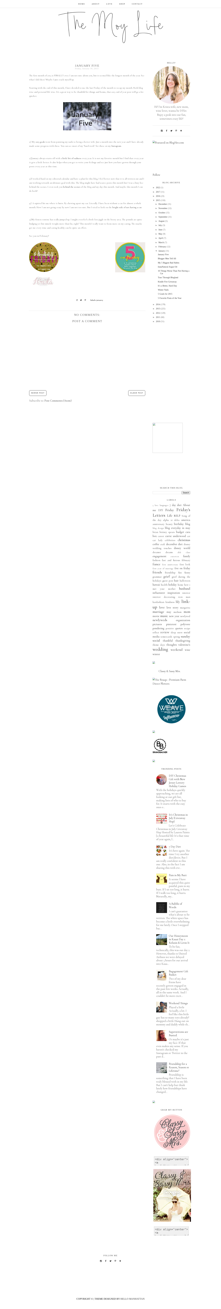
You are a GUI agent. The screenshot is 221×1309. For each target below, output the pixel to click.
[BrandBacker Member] (160, 752)
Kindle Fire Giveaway (167, 282)
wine (187, 649)
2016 (158, 196)
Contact (137, 4)
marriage (158, 612)
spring (176, 636)
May (160, 234)
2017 (158, 192)
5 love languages (160, 505)
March (161, 242)
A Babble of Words (175, 905)
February (162, 247)
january (99, 300)
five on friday (182, 568)
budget (180, 532)
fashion (156, 560)
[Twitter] (171, 130)
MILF (177, 515)
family (186, 556)
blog (187, 524)
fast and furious (171, 560)
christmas (184, 540)
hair (176, 580)
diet (180, 544)
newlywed (185, 616)
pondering (158, 628)
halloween (185, 580)
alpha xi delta (171, 520)
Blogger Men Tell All (167, 258)
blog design (158, 528)
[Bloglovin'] (181, 130)
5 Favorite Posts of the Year (169, 298)
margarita (185, 607)
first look (185, 564)
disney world (182, 548)
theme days (159, 644)
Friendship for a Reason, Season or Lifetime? (179, 1067)
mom (187, 612)
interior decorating (164, 597)
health (164, 584)
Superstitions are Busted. (178, 1033)
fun (180, 572)
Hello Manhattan (132, 1299)
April (161, 238)
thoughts (171, 644)
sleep (173, 632)
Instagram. (116, 145)
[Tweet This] (80, 300)
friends (157, 572)
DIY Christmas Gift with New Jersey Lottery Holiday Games (177, 781)
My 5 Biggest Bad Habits (168, 263)
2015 (158, 200)
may (169, 612)
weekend (177, 650)
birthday (179, 524)
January (162, 251)
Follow (156, 174)
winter (156, 654)
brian (155, 532)
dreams (169, 552)
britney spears (167, 532)
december (171, 544)
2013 (158, 309)
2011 (158, 317)
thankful (168, 640)
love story (172, 607)
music (164, 616)
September (163, 217)
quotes (179, 628)
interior (186, 592)
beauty (169, 524)
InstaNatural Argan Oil (167, 267)
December (163, 204)
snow (180, 632)
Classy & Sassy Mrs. (169, 671)
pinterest (171, 624)
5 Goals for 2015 (165, 294)
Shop (122, 4)
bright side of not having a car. (127, 207)
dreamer (157, 552)
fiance (156, 564)
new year (174, 616)
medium (177, 612)
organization (183, 620)
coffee (156, 544)
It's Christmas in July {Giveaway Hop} (178, 818)
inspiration (173, 592)
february (186, 560)
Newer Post (38, 393)
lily (178, 602)
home (180, 584)
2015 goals (40, 141)
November (163, 208)
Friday (169, 510)
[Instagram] (162, 130)
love (162, 607)
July (160, 225)
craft (162, 544)
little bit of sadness (71, 158)
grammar (157, 576)
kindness (170, 602)
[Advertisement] (171, 373)
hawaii (156, 584)
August (161, 221)
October (162, 213)
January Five (163, 254)
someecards (166, 636)
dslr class (184, 552)
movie (156, 616)
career (161, 536)
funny (187, 572)
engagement (159, 556)
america (185, 520)
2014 (158, 304)
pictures (157, 624)
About (96, 4)
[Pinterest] (176, 130)
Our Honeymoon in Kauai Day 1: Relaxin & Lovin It (179, 939)
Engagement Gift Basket (178, 973)
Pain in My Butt (178, 875)
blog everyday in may (177, 528)
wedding (160, 649)
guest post (167, 580)
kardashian (158, 602)
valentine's (184, 644)
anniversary (158, 524)
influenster (159, 592)
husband (184, 588)
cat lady (158, 540)
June (160, 230)
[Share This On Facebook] (76, 300)
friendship (170, 572)
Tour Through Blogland (168, 277)
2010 (158, 321)
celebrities (170, 540)
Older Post (136, 393)
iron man (184, 597)
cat (188, 536)
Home (81, 4)
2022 (158, 187)
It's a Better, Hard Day (167, 286)
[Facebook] (166, 130)
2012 (158, 313)
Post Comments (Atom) (58, 400)
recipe (187, 628)
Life (169, 516)
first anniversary (170, 564)
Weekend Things (178, 1003)
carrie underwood (175, 536)
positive (170, 628)
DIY (160, 510)
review (164, 632)
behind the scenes (71, 186)
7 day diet (176, 505)
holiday (172, 584)
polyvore (185, 624)
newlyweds (160, 620)
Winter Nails (163, 290)
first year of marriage (163, 568)
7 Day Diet (175, 846)
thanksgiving (182, 640)
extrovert (174, 556)
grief (166, 576)
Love (109, 4)
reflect (156, 632)
